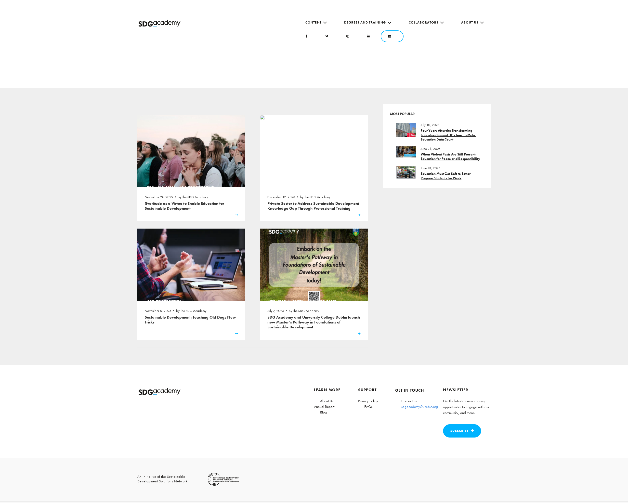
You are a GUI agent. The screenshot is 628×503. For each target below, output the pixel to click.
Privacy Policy (368, 401)
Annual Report (324, 406)
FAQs (368, 406)
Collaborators (423, 22)
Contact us (409, 401)
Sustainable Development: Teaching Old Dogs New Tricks (190, 320)
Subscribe (459, 431)
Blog (323, 412)
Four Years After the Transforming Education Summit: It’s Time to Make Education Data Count (448, 135)
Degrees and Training (365, 22)
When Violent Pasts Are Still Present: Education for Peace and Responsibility (450, 156)
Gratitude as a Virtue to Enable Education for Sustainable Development (184, 206)
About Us (469, 22)
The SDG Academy (195, 197)
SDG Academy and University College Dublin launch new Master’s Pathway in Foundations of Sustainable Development (313, 322)
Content (313, 22)
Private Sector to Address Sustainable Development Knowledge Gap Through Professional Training (313, 206)
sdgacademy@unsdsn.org (419, 406)
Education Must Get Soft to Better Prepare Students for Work (446, 175)
